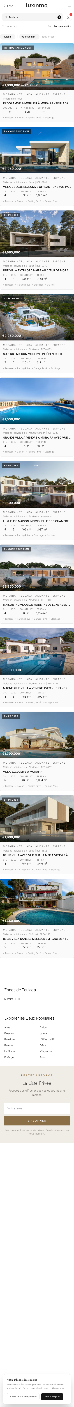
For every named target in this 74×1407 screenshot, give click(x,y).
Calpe (43, 1027)
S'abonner (37, 1120)
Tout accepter (52, 1396)
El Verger (9, 1057)
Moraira (12, 998)
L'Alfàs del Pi (47, 1039)
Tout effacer (49, 36)
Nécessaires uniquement (23, 1396)
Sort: (58, 26)
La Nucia (9, 1051)
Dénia (43, 1045)
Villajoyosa (46, 1051)
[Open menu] (69, 6)
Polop (43, 1057)
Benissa (8, 1045)
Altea (7, 1027)
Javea (43, 1033)
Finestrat (9, 1033)
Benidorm (9, 1039)
